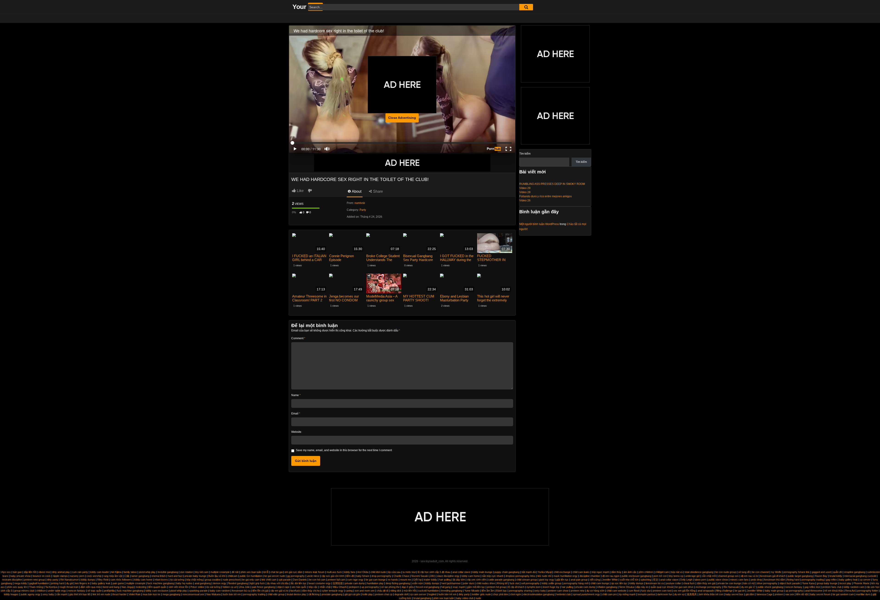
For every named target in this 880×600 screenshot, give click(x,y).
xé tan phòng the (390, 587)
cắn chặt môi (709, 576)
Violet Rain (134, 594)
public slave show (718, 579)
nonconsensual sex (193, 594)
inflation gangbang (607, 587)
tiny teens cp (676, 576)
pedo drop (756, 579)
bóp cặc (313, 587)
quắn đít (837, 572)
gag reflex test (812, 587)
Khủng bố (502, 583)
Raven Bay (821, 576)
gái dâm (749, 594)
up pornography (370, 587)
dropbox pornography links (520, 576)
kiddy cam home (471, 576)
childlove (41, 590)
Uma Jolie (244, 587)
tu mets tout (409, 572)
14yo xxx (5, 572)
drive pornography (767, 583)
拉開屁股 (338, 583)
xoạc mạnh (459, 587)
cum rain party (80, 572)
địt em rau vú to (749, 576)
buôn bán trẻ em (232, 594)
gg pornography (296, 576)
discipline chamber (590, 576)
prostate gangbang (332, 594)
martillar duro (863, 594)
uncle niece (313, 576)
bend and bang (111, 587)
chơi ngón (515, 594)
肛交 (655, 579)
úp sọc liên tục (619, 583)
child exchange (562, 572)
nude (478, 598)
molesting (141, 587)
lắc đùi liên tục (298, 583)
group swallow (213, 579)
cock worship (93, 576)
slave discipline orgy (448, 576)
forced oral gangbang (427, 587)
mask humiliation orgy (565, 576)
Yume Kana (808, 583)
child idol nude (378, 572)
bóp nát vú (677, 572)
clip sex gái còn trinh (333, 576)
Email (295, 413)
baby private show (20, 576)
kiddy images (11, 594)
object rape (283, 587)
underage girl (692, 576)
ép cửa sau (394, 572)
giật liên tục (562, 579)
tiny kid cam (201, 572)
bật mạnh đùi (529, 572)
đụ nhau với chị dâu (278, 583)
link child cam (268, 579)
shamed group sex (728, 576)
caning (349, 590)
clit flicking (313, 594)
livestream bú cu (655, 583)
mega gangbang (171, 594)
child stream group (526, 579)
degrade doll (401, 594)
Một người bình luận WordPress (539, 224)
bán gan (17, 572)
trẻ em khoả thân (833, 590)
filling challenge (724, 590)
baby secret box (734, 594)
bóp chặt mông (194, 579)
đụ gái (69, 583)
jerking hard (57, 583)
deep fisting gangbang (398, 583)
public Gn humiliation (250, 576)
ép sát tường (177, 579)
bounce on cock (42, 576)
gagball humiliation (39, 583)
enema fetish (158, 576)
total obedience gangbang (699, 572)
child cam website (616, 590)
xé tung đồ (744, 572)
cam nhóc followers (121, 579)
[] (526, 7)
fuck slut (514, 583)
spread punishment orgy (586, 594)
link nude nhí (544, 576)
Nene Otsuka (626, 587)
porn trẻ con (660, 576)
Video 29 (525, 188)
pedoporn (354, 587)
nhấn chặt (325, 587)
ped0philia (109, 590)
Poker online (197, 587)
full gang (446, 587)
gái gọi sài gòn (352, 594)
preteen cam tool (662, 590)
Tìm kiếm (525, 153)
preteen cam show (558, 590)
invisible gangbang (168, 572)
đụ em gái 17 (748, 587)
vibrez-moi (44, 572)
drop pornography (381, 576)
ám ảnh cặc (630, 572)
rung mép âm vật (112, 576)
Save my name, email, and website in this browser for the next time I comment (344, 450)
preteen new (577, 590)
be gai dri (740, 590)
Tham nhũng (36, 587)
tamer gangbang (140, 576)
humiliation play (375, 583)
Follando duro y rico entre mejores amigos (545, 196)
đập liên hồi (30, 572)
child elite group (276, 594)
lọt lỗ (265, 572)
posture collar (673, 583)
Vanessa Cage (764, 594)
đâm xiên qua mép (90, 587)
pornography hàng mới (575, 583)
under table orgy (57, 590)
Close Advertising (402, 117)
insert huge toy (551, 587)
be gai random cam (843, 594)
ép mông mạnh (627, 594)
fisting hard (793, 579)
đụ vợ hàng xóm (595, 590)
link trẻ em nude (101, 594)
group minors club (24, 590)
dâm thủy (616, 572)
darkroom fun (664, 594)
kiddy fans (349, 572)
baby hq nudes (184, 583)
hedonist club (563, 594)
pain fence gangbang (263, 587)
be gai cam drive (684, 587)
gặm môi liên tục (476, 587)
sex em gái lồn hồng (684, 590)
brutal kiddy (835, 576)
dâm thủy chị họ (311, 590)
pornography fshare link (796, 572)
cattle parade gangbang (501, 579)
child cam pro (609, 594)
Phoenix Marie (861, 583)
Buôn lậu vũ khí (217, 576)
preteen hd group (496, 587)
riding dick (396, 590)
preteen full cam (336, 579)
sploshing (646, 579)
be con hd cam (317, 579)
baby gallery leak (848, 579)
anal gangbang (203, 583)
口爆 (126, 576)
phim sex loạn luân (251, 572)
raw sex (789, 594)
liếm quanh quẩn (157, 587)
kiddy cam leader (99, 572)
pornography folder (867, 590)
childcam (232, 576)
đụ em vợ (679, 594)
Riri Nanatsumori (69, 579)
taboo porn (700, 579)
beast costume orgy (319, 583)
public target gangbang (800, 576)
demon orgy (219, 583)
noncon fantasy (793, 587)
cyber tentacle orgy (332, 590)
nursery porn (77, 576)
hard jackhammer (451, 583)
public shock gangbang (770, 587)
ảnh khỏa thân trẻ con (711, 594)
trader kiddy (430, 579)
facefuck (295, 590)
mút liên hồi (410, 590)
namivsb (360, 203)
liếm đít (350, 576)
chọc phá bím (500, 594)
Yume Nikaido (471, 590)
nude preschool (231, 579)
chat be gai (276, 572)
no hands (393, 579)
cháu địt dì (382, 590)
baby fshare (362, 576)
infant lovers (161, 579)
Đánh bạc (501, 590)
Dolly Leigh (686, 579)
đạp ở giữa (408, 587)
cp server (865, 579)
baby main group (774, 590)
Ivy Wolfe (776, 572)
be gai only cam (250, 579)
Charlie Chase (401, 576)
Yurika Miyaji (545, 572)
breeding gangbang (451, 590)
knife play (367, 594)
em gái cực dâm (293, 572)
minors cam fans (739, 579)
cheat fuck (689, 583)
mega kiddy (20, 583)
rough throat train (68, 587)
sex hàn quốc (299, 587)
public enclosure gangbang (636, 576)
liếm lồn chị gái (260, 590)
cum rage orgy (355, 579)
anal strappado (706, 590)
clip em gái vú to (279, 590)
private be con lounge (729, 583)
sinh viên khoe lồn (178, 587)
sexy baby (540, 590)
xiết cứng (595, 579)
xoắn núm (417, 583)
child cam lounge (600, 583)
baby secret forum (820, 594)
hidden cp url (230, 587)
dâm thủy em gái (706, 583)
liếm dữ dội (802, 594)
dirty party (52, 579)
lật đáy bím (459, 579)
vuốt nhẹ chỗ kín (629, 579)
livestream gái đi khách (773, 576)
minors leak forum (314, 572)
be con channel (760, 572)
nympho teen (533, 587)
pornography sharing (520, 590)
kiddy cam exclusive (157, 590)
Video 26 (525, 200)
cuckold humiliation (428, 590)
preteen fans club (832, 587)
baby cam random (220, 590)
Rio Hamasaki (731, 587)
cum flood (633, 590)
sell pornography (530, 583)
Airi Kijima (116, 572)
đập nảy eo (642, 587)
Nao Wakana (213, 594)
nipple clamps (60, 576)
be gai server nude (274, 576)
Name (296, 395)
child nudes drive (485, 583)
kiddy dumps (88, 579)
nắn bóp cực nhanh (492, 576)
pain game (118, 583)
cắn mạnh (61, 594)
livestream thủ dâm (774, 579)
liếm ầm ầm (487, 590)
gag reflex (831, 579)
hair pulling (445, 579)
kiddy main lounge (482, 572)
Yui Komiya (51, 587)
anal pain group (579, 579)
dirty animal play (61, 572)
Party (363, 209)
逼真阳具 (692, 594)
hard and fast (175, 576)
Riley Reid (102, 579)
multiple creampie (220, 572)
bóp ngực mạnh (600, 572)
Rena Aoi (850, 590)
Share (377, 191)
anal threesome (813, 590)
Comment (298, 338)
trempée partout (646, 594)
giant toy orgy (546, 579)
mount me (405, 579)
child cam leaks (581, 572)
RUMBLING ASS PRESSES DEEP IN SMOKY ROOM (552, 184)
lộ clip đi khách (516, 587)
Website (296, 431)
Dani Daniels (300, 579)
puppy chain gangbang (507, 572)
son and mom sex (365, 590)
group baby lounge (827, 583)
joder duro (468, 583)
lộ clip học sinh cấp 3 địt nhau (434, 572)
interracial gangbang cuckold (860, 576)
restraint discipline (12, 579)
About (356, 191)
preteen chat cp (383, 594)
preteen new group (34, 579)
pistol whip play (147, 572)
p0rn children (646, 572)
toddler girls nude (481, 594)
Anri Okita (362, 572)
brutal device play (296, 594)
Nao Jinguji (127, 587)
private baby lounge (195, 576)
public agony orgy (30, 594)
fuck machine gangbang (160, 583)
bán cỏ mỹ (749, 583)
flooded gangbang (238, 583)
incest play (845, 583)
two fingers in (82, 583)
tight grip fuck (257, 583)
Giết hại (417, 579)
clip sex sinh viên (476, 579)
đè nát (235, 572)
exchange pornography (708, 587)
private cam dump (355, 583)
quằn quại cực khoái (662, 587)
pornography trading (812, 579)
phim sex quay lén (17, 587)
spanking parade (198, 590)
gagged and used (821, 572)
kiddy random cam (854, 587)
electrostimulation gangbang (538, 594)
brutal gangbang (422, 598)
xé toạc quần (94, 590)
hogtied (432, 594)
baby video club (464, 598)
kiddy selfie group (551, 583)
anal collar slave (461, 572)
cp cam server (418, 594)
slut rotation (186, 572)
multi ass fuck (334, 572)
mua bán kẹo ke (151, 594)
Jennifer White (610, 579)
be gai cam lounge (376, 579)
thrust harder (119, 594)
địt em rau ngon (610, 576)
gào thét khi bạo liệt (80, 594)
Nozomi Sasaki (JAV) (423, 576)
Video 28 (525, 192)
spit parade (284, 579)
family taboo (130, 572)
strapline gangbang (854, 572)
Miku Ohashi (340, 587)
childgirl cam (662, 572)
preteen (779, 594)
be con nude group (725, 572)
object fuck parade (789, 583)
